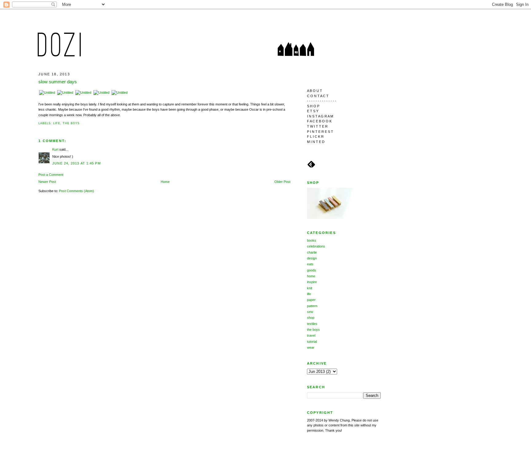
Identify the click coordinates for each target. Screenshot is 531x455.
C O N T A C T (317, 96)
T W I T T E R (317, 126)
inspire (312, 282)
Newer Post (47, 182)
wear (310, 347)
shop (310, 317)
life (57, 123)
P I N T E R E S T (320, 131)
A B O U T (314, 91)
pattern (312, 306)
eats (310, 264)
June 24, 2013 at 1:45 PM (76, 163)
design (312, 258)
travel (311, 335)
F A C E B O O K (319, 121)
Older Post (282, 182)
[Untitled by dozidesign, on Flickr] (47, 92)
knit (309, 288)
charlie (312, 252)
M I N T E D (315, 142)
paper (311, 300)
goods (311, 270)
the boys (71, 123)
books (311, 240)
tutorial (312, 341)
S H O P (313, 106)
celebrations (316, 246)
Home (165, 182)
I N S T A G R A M (320, 116)
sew (310, 312)
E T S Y (312, 111)
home (311, 276)
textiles (312, 324)
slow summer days (57, 81)
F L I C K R (315, 136)
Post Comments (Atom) (76, 191)
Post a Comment (50, 174)
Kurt (55, 149)
